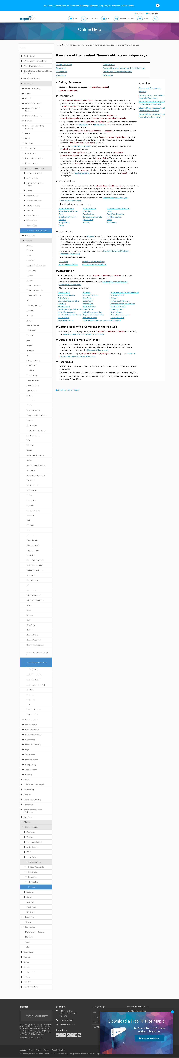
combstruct (31, 260)
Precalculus (31, 832)
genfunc (30, 340)
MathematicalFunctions (35, 455)
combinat (30, 255)
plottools (30, 535)
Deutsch (47, 1050)
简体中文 (62, 1050)
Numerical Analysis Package (37, 230)
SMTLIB (30, 615)
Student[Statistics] (33, 680)
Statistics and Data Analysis (34, 785)
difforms (30, 300)
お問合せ (140, 13)
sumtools (30, 695)
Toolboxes (27, 977)
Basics (29, 897)
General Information (33, 88)
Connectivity (28, 805)
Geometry (29, 143)
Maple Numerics (33, 215)
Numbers (28, 775)
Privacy (70, 1054)
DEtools (30, 280)
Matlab (29, 191)
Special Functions (31, 720)
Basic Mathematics (32, 730)
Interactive (32, 877)
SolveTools (31, 625)
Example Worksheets (36, 867)
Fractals (28, 138)
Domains (30, 310)
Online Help (75, 45)
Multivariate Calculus (34, 842)
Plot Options (31, 907)
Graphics (27, 795)
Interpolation (32, 390)
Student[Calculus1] (34, 640)
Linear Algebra (30, 153)
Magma (29, 450)
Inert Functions (31, 770)
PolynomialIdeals (33, 545)
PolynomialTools (33, 550)
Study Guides (30, 927)
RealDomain (31, 575)
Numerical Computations (34, 168)
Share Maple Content (31, 78)
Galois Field (31, 330)
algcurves (30, 245)
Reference (27, 957)
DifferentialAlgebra (34, 285)
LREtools (30, 445)
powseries (30, 555)
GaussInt (30, 335)
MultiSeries (31, 470)
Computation (33, 872)
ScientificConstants (34, 595)
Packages (28, 240)
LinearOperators (33, 435)
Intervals (30, 211)
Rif (28, 585)
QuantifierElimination (35, 565)
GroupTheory (32, 375)
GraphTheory (32, 365)
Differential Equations (33, 103)
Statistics (30, 892)
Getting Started (29, 56)
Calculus (28, 98)
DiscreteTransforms (34, 201)
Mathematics (28, 83)
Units (29, 705)
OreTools (30, 505)
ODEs (29, 852)
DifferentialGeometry (35, 290)
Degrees (30, 275)
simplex (29, 605)
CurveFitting (31, 270)
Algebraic (30, 250)
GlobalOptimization (34, 360)
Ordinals (30, 495)
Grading (28, 922)
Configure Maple (30, 972)
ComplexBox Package (34, 173)
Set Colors (31, 912)
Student (30, 630)
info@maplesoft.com (67, 1024)
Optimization (30, 235)
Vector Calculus (31, 725)
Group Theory (30, 765)
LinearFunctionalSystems (36, 430)
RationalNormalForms (35, 570)
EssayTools (29, 917)
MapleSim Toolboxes (31, 987)
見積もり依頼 (153, 13)
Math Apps (28, 817)
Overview (31, 887)
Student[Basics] (32, 635)
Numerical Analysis (34, 862)
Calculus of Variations (33, 735)
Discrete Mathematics (33, 116)
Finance (28, 133)
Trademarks (94, 1054)
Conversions (30, 740)
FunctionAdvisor (33, 325)
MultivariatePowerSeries (36, 475)
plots (28, 530)
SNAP (29, 620)
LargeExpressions (33, 410)
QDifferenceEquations (35, 560)
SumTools (30, 690)
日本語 (54, 1050)
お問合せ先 (61, 1006)
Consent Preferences (81, 1054)
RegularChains (32, 580)
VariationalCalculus (34, 710)
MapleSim (27, 982)
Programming (29, 790)
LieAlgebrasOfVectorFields (36, 415)
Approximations (32, 196)
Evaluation (29, 121)
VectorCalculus (32, 715)
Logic (28, 440)
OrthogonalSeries (33, 510)
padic (28, 520)
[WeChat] (79, 1035)
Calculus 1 (30, 837)
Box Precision (32, 225)
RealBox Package (33, 178)
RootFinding (31, 590)
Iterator (30, 405)
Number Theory (31, 163)
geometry (30, 350)
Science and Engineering (32, 800)
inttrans (30, 395)
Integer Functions (33, 206)
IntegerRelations (33, 380)
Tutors (27, 947)
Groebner (30, 370)
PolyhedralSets (32, 540)
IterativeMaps (32, 400)
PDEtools (30, 525)
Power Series (30, 755)
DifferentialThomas (34, 295)
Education (27, 822)
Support (65, 45)
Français (39, 1050)
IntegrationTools (33, 385)
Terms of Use (62, 1054)
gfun (28, 355)
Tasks (27, 942)
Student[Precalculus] (34, 675)
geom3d (30, 345)
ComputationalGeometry (36, 265)
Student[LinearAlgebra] (35, 645)
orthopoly (30, 515)
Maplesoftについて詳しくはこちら (31, 1038)
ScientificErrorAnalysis (35, 600)
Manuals (27, 967)
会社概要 (24, 1006)
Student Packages (31, 827)
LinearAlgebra (32, 425)
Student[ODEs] (32, 670)
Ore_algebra (31, 500)
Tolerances (31, 700)
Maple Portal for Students (34, 932)
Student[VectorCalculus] (36, 685)
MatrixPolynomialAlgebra (36, 465)
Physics (26, 780)
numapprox (31, 480)
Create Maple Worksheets (33, 66)
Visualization (33, 882)
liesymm (30, 420)
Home (58, 45)
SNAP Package (32, 220)
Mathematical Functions (34, 158)
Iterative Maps (30, 148)
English (31, 1050)
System (26, 962)
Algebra (28, 93)
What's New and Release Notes (35, 61)
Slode (29, 610)
